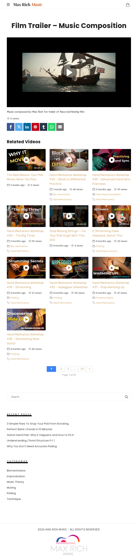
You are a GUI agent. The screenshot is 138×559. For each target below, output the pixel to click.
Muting (11, 487)
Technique (14, 499)
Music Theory (15, 482)
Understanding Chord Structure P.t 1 (31, 440)
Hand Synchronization (108, 194)
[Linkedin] (27, 127)
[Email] (60, 127)
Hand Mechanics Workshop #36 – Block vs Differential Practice (68, 179)
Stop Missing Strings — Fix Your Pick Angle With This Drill (68, 235)
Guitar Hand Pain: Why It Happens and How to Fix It (40, 435)
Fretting (57, 297)
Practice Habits (104, 297)
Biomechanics (16, 470)
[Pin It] (35, 127)
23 (82, 368)
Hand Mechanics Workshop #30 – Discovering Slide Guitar (25, 339)
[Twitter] (19, 127)
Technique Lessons (107, 250)
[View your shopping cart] (127, 4)
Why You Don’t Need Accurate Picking (32, 446)
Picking (100, 246)
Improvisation (16, 476)
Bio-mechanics (61, 194)
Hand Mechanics (62, 199)
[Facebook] (10, 127)
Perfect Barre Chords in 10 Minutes (29, 429)
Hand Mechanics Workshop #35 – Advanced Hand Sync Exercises (111, 179)
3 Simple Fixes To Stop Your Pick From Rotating (38, 423)
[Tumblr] (43, 127)
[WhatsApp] (52, 127)
